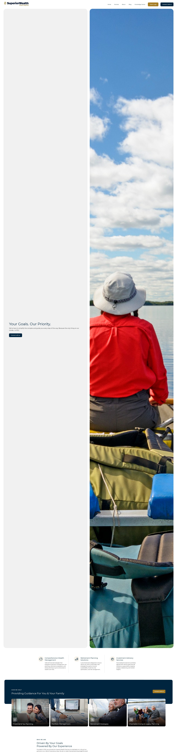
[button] (109, 4)
